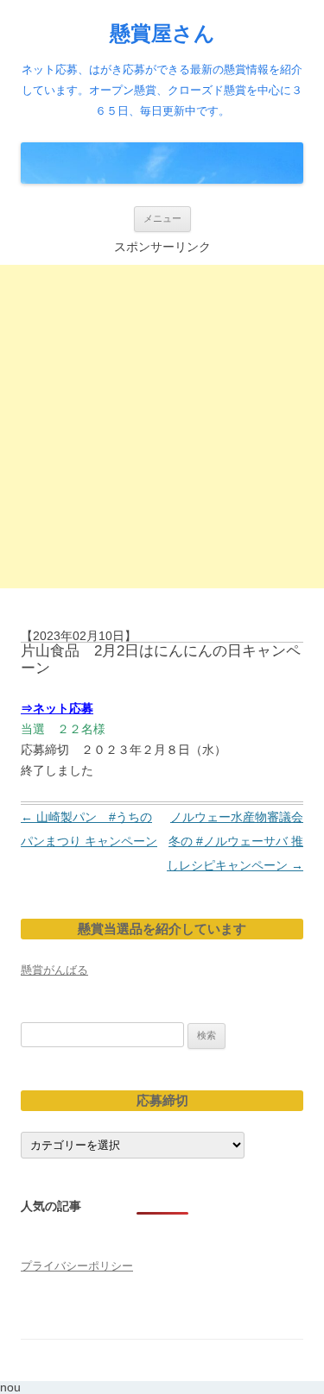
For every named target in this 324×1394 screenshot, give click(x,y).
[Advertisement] (162, 426)
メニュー (162, 218)
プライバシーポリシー (77, 1265)
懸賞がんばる (54, 970)
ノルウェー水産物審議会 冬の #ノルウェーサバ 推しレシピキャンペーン (241, 841)
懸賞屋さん (162, 33)
